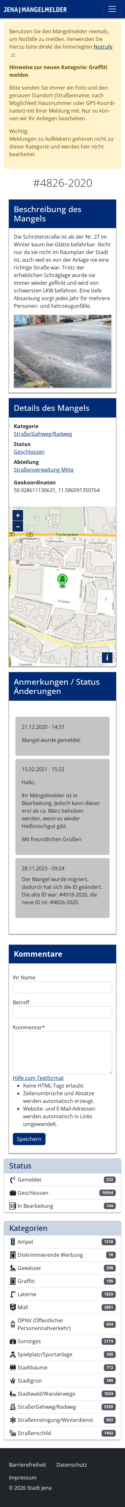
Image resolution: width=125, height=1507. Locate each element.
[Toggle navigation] (112, 9)
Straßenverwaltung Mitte (44, 469)
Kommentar (27, 1027)
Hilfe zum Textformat (38, 1077)
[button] (62, 350)
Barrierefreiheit (27, 1464)
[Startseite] (38, 9)
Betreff (21, 1002)
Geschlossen (29, 451)
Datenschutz (71, 1464)
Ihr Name (24, 977)
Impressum (23, 1477)
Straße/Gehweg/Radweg (43, 433)
